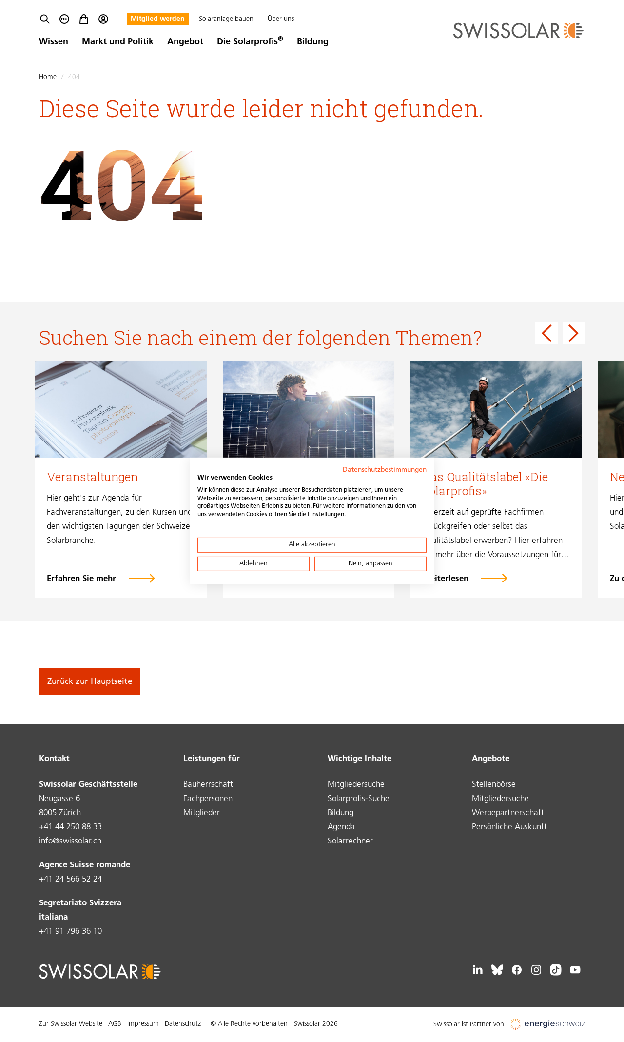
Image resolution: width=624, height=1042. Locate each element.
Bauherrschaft (208, 785)
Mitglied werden (158, 19)
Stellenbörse (494, 785)
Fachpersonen (208, 799)
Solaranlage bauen (226, 19)
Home (48, 77)
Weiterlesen (445, 579)
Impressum (143, 1024)
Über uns (281, 19)
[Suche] (45, 19)
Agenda (341, 827)
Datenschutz (183, 1024)
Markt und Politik (118, 42)
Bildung (313, 42)
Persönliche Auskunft (509, 827)
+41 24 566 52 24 (70, 879)
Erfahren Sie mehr (81, 579)
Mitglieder (201, 813)
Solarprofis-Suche (359, 799)
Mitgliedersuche (356, 785)
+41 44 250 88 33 (70, 827)
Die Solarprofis (250, 42)
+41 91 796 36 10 (70, 931)
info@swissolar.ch (70, 841)
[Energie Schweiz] (547, 1024)
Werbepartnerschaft (508, 813)
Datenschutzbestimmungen (385, 470)
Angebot (185, 42)
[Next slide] (574, 333)
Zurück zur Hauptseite (89, 682)
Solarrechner (350, 841)
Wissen (53, 42)
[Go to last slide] (546, 333)
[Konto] (103, 19)
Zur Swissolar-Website (70, 1024)
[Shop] (84, 19)
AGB (114, 1024)
